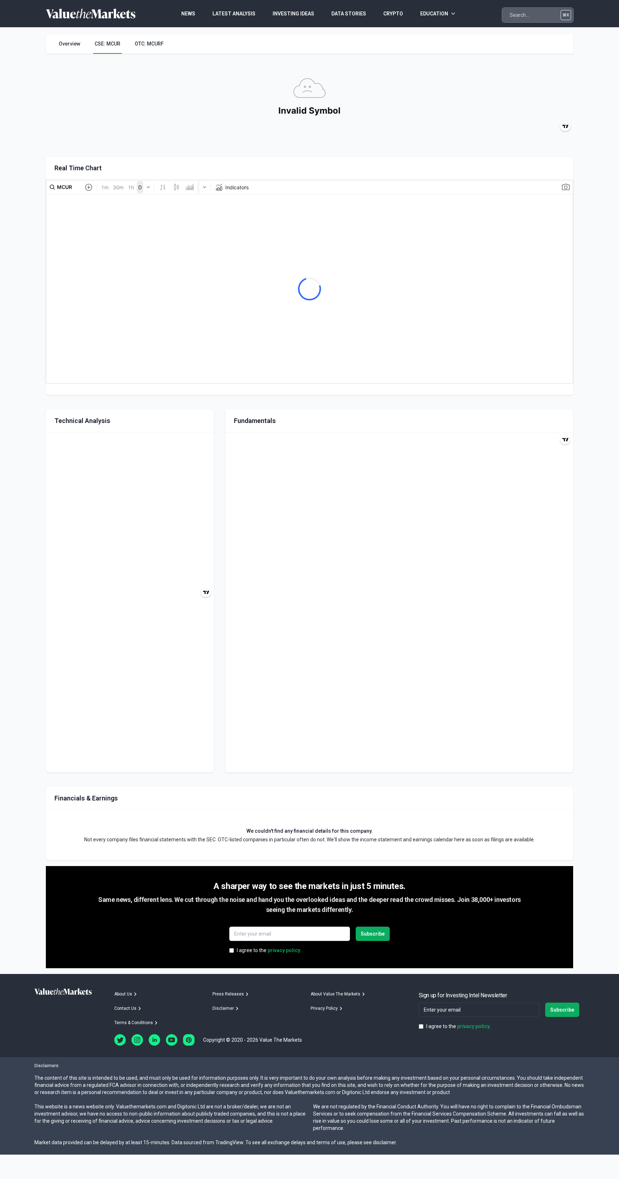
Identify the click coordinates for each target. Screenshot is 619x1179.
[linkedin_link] (154, 1040)
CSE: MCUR (107, 44)
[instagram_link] (137, 1040)
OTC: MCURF (149, 44)
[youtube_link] (171, 1040)
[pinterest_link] (189, 1040)
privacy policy (284, 950)
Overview (69, 44)
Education (434, 13)
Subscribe (373, 934)
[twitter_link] (120, 1040)
